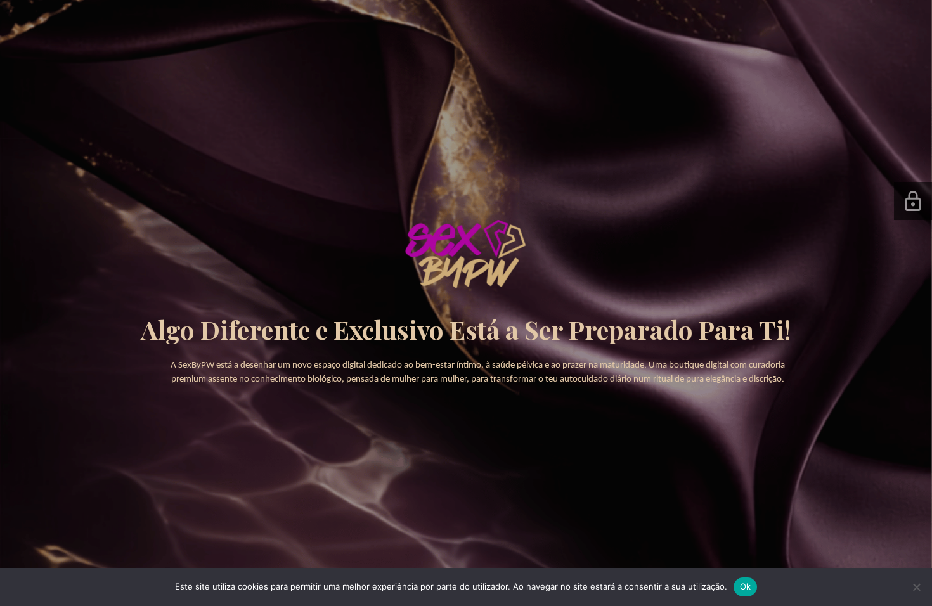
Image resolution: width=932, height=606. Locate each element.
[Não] (916, 587)
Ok (745, 586)
